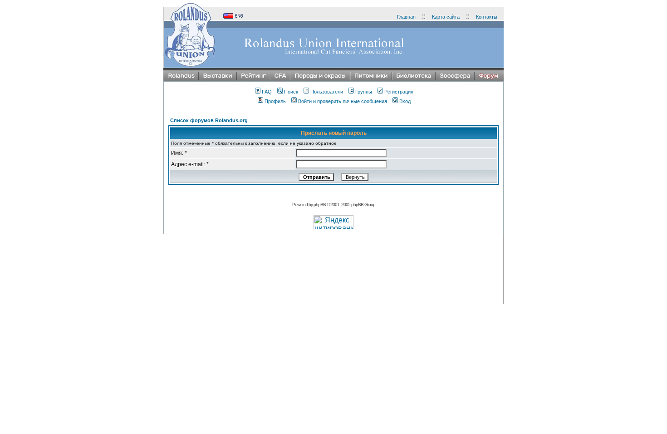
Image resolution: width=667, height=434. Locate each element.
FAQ (267, 91)
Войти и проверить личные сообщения (342, 101)
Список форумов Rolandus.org (209, 120)
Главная (406, 17)
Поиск (291, 91)
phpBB (320, 204)
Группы (363, 91)
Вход (405, 101)
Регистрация (398, 91)
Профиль (275, 101)
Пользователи (326, 91)
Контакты (486, 17)
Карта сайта (446, 17)
